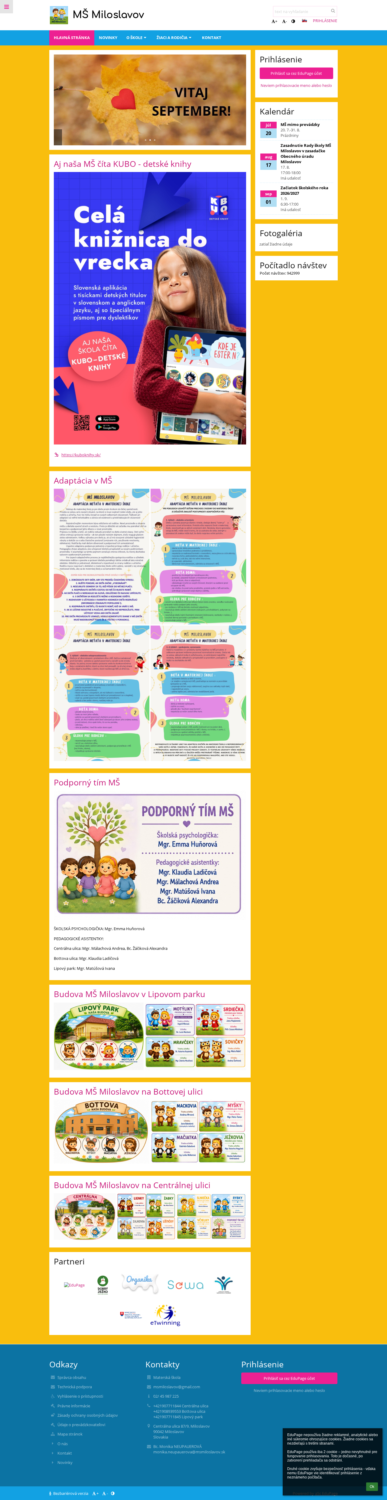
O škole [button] (134, 37)
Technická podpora (74, 1386)
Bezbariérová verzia (70, 1493)
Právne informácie (73, 1406)
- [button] (286, 21)
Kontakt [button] (211, 37)
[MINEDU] (131, 1315)
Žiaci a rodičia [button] (172, 37)
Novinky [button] (108, 37)
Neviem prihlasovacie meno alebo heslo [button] (296, 85)
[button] (293, 21)
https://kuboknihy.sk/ (81, 455)
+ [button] (276, 21)
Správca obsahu (71, 1377)
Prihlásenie (325, 20)
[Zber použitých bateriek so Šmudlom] (186, 1285)
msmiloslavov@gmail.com (176, 1386)
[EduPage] (74, 1285)
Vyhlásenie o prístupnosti (80, 1396)
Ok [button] (372, 1487)
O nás (62, 1443)
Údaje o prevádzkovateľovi (81, 1424)
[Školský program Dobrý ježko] (103, 1285)
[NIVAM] (224, 1285)
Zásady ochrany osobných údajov (87, 1415)
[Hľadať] (333, 10)
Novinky (65, 1462)
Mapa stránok (70, 1434)
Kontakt (64, 1453)
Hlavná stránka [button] (72, 37)
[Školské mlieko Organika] (140, 1285)
